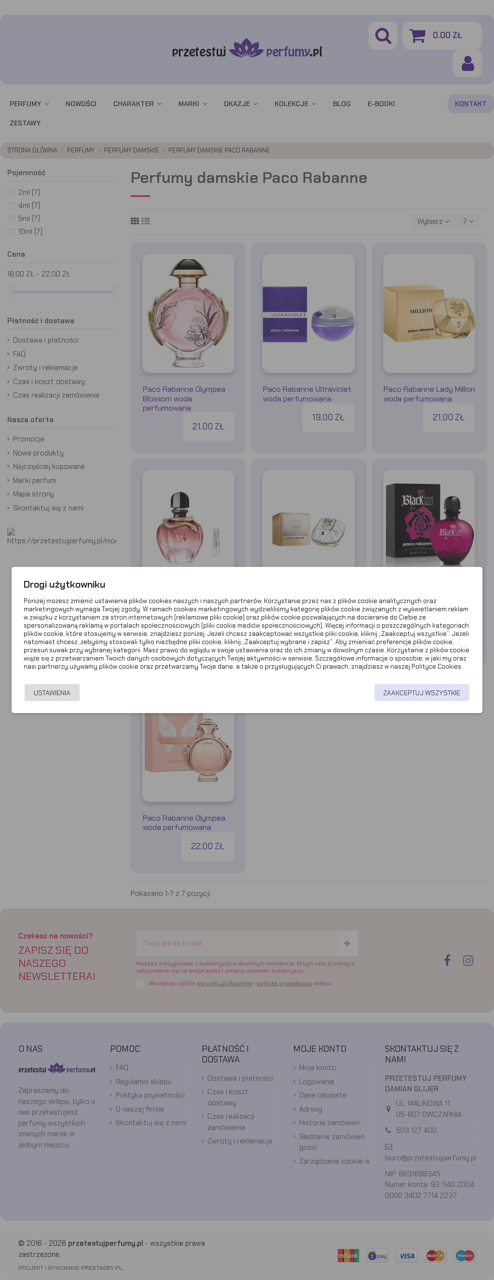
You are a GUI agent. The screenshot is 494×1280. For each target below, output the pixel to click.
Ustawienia (52, 692)
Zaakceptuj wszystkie (421, 692)
